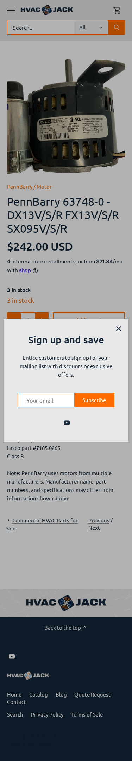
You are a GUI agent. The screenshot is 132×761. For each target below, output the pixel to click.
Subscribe (94, 400)
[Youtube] (67, 422)
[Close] (118, 328)
